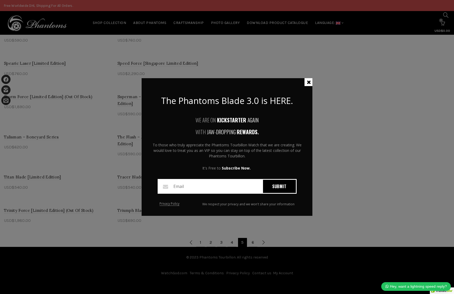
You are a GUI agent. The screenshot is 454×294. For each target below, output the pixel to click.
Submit (279, 186)
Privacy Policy (169, 204)
